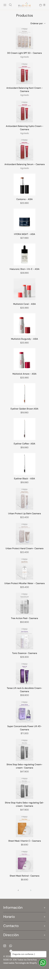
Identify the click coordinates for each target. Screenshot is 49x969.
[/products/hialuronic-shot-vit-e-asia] (24, 254)
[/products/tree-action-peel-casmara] (24, 603)
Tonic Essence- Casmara (24, 653)
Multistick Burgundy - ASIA (24, 338)
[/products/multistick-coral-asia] (24, 289)
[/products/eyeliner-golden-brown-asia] (24, 394)
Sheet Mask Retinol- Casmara (24, 875)
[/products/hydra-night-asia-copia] (24, 219)
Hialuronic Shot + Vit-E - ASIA (24, 269)
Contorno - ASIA (24, 199)
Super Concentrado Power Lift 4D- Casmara (24, 728)
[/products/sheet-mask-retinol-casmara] (24, 861)
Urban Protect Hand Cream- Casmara (24, 548)
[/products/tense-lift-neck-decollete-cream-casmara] (24, 673)
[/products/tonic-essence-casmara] (24, 638)
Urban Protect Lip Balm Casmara (24, 513)
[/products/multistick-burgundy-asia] (24, 324)
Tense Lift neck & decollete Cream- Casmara (24, 690)
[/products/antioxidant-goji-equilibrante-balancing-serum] (24, 150)
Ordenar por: (36, 23)
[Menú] (5, 5)
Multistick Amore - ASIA (24, 373)
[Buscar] (10, 5)
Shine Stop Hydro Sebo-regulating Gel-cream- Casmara (24, 804)
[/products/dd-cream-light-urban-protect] (24, 38)
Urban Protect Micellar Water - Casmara (24, 583)
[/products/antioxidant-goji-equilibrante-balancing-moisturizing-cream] (24, 111)
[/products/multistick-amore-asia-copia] (24, 359)
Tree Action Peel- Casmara (24, 618)
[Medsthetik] (24, 5)
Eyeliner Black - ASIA (24, 478)
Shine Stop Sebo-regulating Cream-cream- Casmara (24, 766)
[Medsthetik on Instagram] (6, 946)
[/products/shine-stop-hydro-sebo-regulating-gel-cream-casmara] (24, 788)
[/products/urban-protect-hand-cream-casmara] (24, 534)
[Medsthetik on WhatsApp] (12, 946)
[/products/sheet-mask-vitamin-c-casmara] (24, 826)
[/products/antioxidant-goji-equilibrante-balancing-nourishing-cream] (24, 73)
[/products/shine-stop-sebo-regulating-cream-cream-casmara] (24, 750)
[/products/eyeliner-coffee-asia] (24, 429)
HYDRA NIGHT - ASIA (24, 234)
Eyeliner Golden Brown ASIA (24, 408)
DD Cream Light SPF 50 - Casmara (24, 53)
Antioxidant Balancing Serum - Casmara (24, 164)
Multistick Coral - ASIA (24, 304)
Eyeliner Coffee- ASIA (24, 443)
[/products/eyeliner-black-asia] (24, 464)
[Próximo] (31, 890)
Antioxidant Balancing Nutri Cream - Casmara (24, 89)
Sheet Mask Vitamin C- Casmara (24, 840)
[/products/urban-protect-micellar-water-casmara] (24, 569)
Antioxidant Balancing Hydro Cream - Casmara (24, 128)
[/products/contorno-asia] (24, 184)
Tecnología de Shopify (26, 962)
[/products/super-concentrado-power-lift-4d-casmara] (24, 712)
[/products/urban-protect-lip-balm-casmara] (24, 499)
